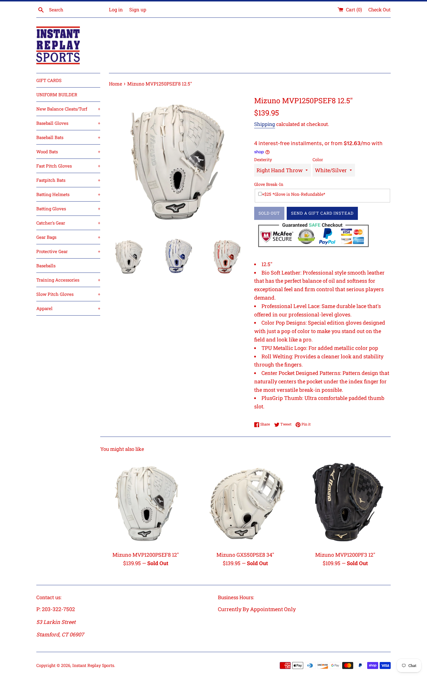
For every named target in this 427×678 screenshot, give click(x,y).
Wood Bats (68, 151)
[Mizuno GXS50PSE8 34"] (245, 502)
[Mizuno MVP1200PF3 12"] (345, 502)
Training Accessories (68, 280)
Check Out (379, 9)
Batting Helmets (68, 194)
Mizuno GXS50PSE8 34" (245, 554)
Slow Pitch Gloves (68, 294)
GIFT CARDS (49, 80)
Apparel (68, 308)
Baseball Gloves (68, 123)
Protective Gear (68, 251)
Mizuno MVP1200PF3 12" (345, 554)
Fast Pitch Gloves (68, 166)
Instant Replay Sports (93, 665)
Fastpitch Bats (68, 180)
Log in (116, 9)
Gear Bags (68, 237)
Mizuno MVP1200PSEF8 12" (145, 554)
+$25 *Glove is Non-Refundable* (293, 194)
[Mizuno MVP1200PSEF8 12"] (145, 502)
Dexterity (263, 159)
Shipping (264, 124)
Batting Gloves (68, 208)
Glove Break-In (268, 184)
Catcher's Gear (68, 223)
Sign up (137, 9)
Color (318, 159)
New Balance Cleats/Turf (68, 109)
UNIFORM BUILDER (56, 94)
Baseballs (45, 265)
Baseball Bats (68, 137)
